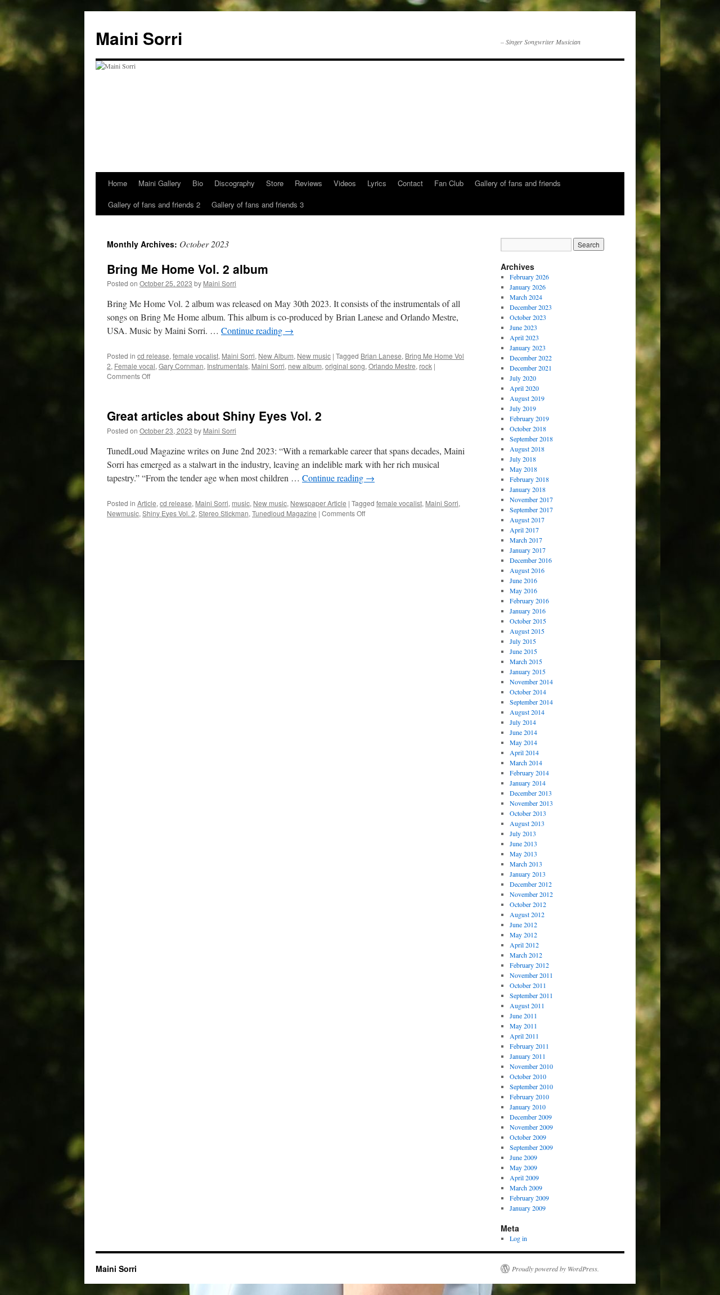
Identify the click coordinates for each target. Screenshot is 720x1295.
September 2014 (531, 701)
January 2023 (528, 347)
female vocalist (195, 355)
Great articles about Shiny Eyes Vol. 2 (214, 415)
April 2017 (524, 529)
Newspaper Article (318, 503)
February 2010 (529, 1096)
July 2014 (523, 722)
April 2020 (524, 387)
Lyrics (376, 183)
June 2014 (523, 732)
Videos (345, 183)
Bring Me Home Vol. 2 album (187, 268)
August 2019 (527, 398)
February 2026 (529, 276)
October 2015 (528, 620)
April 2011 (524, 1035)
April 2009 (524, 1177)
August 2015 (527, 630)
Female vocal (134, 366)
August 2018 (527, 448)
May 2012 (523, 934)
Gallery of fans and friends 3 (258, 204)
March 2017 (526, 539)
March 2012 (526, 954)
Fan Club (449, 183)
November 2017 (531, 499)
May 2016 (523, 590)
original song (345, 366)
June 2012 (523, 924)
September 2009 (531, 1147)
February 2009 (529, 1197)
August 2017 (527, 519)
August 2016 (527, 570)
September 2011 (531, 995)
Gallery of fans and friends (518, 183)
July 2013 (523, 833)
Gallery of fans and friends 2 (154, 204)
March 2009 (526, 1187)
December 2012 (531, 883)
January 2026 (528, 286)
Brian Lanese (381, 355)
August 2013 (527, 823)
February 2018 (529, 479)
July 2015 (523, 641)
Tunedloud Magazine (284, 513)
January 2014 (528, 782)
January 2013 (528, 873)
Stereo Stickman (224, 513)
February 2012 (529, 964)
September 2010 (531, 1086)
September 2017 (531, 509)
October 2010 (528, 1076)
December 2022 (531, 357)
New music (314, 355)
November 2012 (531, 894)
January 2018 (528, 489)
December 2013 (531, 792)
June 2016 (523, 580)
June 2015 (523, 651)
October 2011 (528, 985)
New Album (276, 355)
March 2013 (526, 863)
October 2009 (528, 1136)
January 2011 (528, 1056)
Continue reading (257, 330)
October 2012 (528, 904)
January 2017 (528, 549)
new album (305, 366)
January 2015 (528, 671)
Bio (197, 183)
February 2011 (529, 1045)
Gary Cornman (181, 366)
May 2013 (523, 853)
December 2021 (531, 367)
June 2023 (523, 327)
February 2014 (529, 772)
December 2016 (531, 560)
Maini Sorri (139, 38)
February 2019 (529, 418)
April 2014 (524, 752)
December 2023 (531, 307)
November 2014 (531, 681)
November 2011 (531, 975)
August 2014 (527, 711)
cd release (153, 355)
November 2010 (531, 1066)
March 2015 (526, 661)
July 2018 (523, 458)
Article (146, 503)
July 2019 (523, 408)
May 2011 (523, 1025)
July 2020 (523, 377)
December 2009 (531, 1116)
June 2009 (523, 1157)
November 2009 (531, 1126)
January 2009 (528, 1207)
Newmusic (123, 513)
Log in (518, 1238)
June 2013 (523, 843)
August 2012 (527, 914)
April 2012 (524, 944)
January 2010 (528, 1106)
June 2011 (523, 1015)
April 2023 (524, 337)
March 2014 (526, 762)
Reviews (308, 183)
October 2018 (528, 428)
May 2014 (523, 742)
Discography (234, 183)
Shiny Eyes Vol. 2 (168, 513)
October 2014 (528, 691)
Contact (410, 183)
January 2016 (528, 610)
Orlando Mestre (392, 366)
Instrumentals (227, 366)
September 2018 (531, 438)
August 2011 (527, 1005)
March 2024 (526, 296)
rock (425, 366)
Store (275, 183)
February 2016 (529, 600)
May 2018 (523, 468)
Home (117, 183)
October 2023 (528, 317)
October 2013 (528, 813)
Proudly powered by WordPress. (555, 1268)
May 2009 (523, 1167)
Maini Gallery (159, 183)
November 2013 (531, 802)
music (241, 503)
